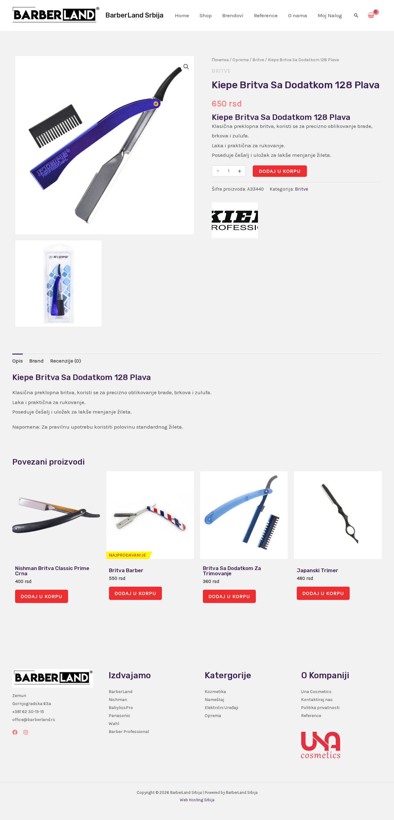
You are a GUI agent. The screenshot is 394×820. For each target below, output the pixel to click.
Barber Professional (129, 731)
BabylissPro (121, 707)
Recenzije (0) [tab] (65, 361)
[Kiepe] (235, 220)
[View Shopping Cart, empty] (371, 15)
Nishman (118, 699)
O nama (297, 15)
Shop (205, 15)
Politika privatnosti (320, 707)
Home (182, 15)
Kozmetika (215, 691)
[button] (356, 15)
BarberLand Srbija (134, 15)
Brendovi (232, 15)
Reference (266, 15)
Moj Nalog (330, 15)
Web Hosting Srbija (197, 800)
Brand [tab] (36, 361)
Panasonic (119, 715)
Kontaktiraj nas (317, 699)
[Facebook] (15, 732)
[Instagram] (25, 732)
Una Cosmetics (316, 691)
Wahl (114, 723)
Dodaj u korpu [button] (41, 596)
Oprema (240, 59)
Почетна (220, 59)
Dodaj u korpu (280, 171)
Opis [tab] (17, 361)
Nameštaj (214, 699)
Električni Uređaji (221, 707)
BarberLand (120, 691)
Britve (258, 59)
